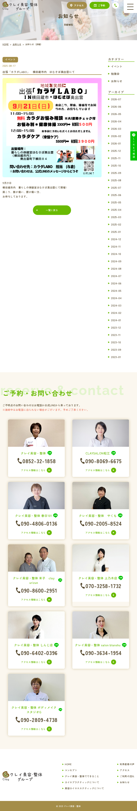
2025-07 (116, 187)
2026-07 (116, 99)
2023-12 (116, 327)
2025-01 (116, 231)
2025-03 (116, 217)
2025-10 (116, 165)
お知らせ (116, 81)
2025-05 (116, 202)
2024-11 (116, 246)
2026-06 (116, 106)
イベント (116, 66)
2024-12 (116, 239)
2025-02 (116, 224)
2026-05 (116, 114)
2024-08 (116, 268)
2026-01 (116, 143)
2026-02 (116, 136)
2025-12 (116, 150)
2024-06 (116, 283)
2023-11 (116, 335)
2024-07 (116, 276)
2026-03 (116, 128)
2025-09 (116, 173)
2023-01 (116, 357)
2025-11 (116, 158)
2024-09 (116, 261)
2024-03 (116, 305)
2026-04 (116, 121)
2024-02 (116, 313)
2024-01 (116, 320)
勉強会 (115, 73)
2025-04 (116, 209)
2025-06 (116, 195)
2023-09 (116, 349)
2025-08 (116, 180)
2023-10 (116, 342)
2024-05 (116, 290)
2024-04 (116, 298)
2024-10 (116, 254)
